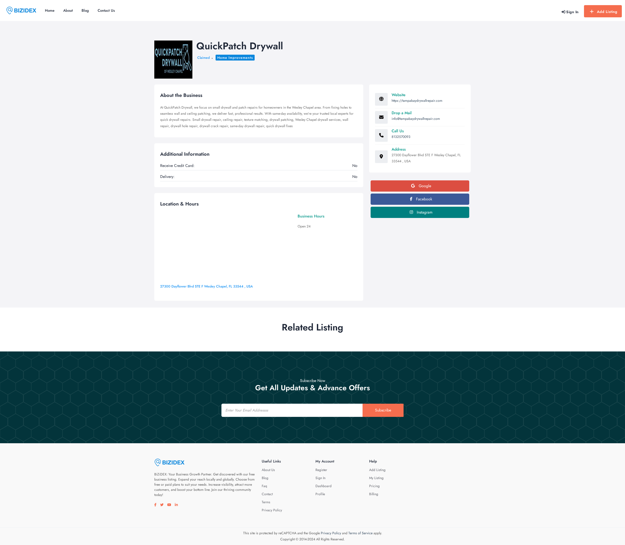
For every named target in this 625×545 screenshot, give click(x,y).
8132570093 (401, 136)
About (68, 10)
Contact (267, 494)
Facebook (423, 199)
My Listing (376, 477)
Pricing (374, 485)
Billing (373, 494)
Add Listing (607, 11)
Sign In (320, 477)
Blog (85, 10)
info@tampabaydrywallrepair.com (416, 118)
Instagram (424, 212)
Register (321, 469)
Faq (264, 485)
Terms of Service (360, 533)
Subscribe (383, 410)
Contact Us (106, 10)
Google (424, 186)
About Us (268, 469)
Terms (266, 502)
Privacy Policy (272, 510)
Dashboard (323, 485)
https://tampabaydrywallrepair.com (417, 100)
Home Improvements (235, 57)
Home (49, 10)
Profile (320, 494)
